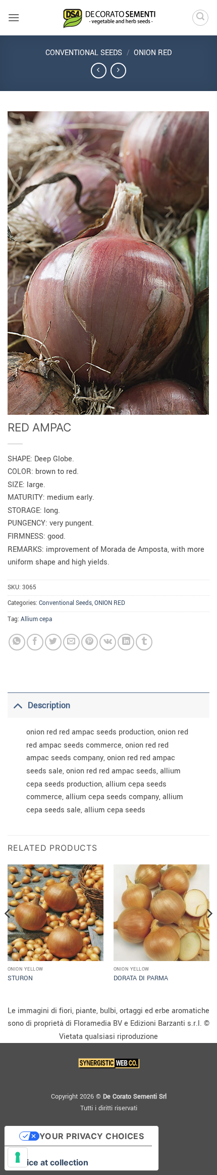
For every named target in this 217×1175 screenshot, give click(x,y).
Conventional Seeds (83, 53)
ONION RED (153, 53)
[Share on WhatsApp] (17, 642)
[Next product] (98, 70)
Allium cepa (36, 619)
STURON (20, 978)
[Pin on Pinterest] (89, 642)
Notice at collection (50, 1162)
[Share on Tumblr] (144, 642)
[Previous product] (118, 70)
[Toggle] (17, 705)
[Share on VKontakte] (107, 642)
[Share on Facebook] (35, 642)
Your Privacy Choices (91, 1136)
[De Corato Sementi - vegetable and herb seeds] (108, 17)
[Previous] (8, 933)
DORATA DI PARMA (141, 978)
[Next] (209, 933)
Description (49, 705)
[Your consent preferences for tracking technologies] (17, 1157)
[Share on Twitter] (53, 642)
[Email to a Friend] (71, 642)
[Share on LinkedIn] (126, 642)
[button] (14, 17)
